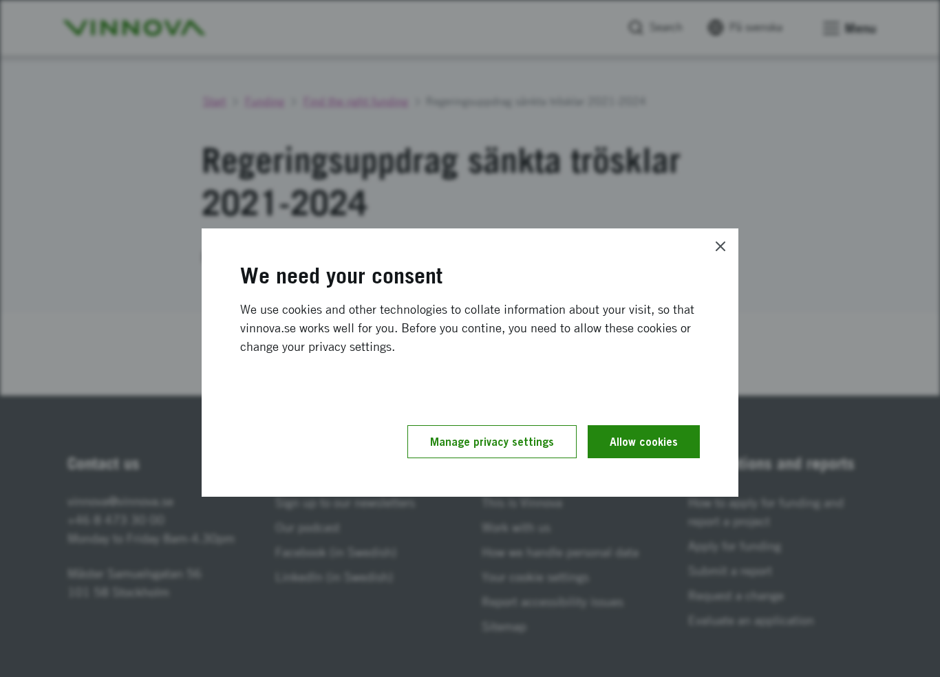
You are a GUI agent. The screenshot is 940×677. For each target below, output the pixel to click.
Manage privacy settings (492, 442)
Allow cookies (644, 442)
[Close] (720, 246)
